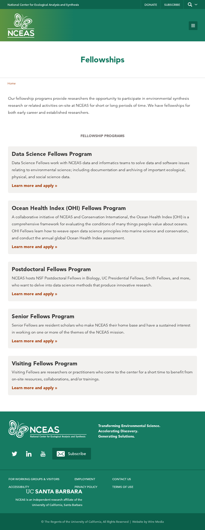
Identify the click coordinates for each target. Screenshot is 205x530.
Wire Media (156, 521)
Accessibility (18, 487)
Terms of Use (122, 487)
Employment (84, 479)
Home (12, 83)
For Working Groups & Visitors (34, 479)
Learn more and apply (33, 185)
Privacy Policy (85, 487)
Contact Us (121, 479)
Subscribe (172, 5)
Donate (150, 5)
